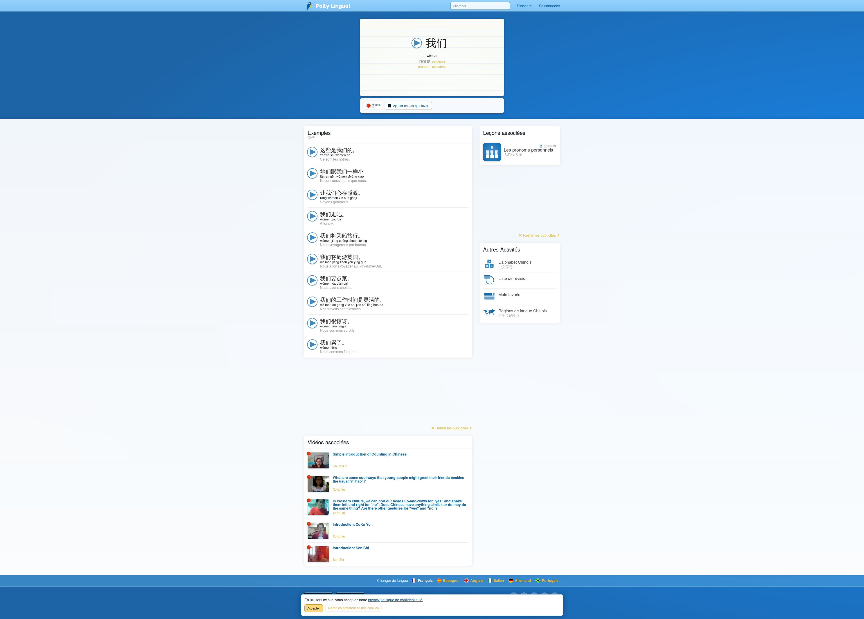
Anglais (476, 580)
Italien (498, 580)
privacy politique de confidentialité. (395, 599)
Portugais (549, 580)
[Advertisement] (388, 392)
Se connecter (549, 5)
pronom (423, 66)
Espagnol (450, 580)
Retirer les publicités (451, 428)
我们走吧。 (333, 214)
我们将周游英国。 (341, 257)
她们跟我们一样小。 (344, 171)
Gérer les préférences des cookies (353, 607)
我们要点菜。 (336, 278)
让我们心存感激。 (341, 192)
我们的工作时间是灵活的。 (352, 299)
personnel (439, 66)
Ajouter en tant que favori (410, 105)
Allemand (522, 580)
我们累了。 (333, 342)
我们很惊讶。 (336, 321)
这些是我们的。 (339, 150)
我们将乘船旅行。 (341, 235)
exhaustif (438, 61)
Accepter (313, 608)
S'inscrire (524, 5)
